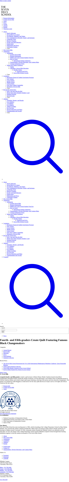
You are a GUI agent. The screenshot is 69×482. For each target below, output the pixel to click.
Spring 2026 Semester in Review (12, 366)
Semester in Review (8, 358)
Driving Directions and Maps (14, 254)
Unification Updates (12, 197)
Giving (5, 24)
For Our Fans (10, 252)
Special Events (11, 241)
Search (2, 326)
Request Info (6, 386)
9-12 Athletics (10, 246)
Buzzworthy (6, 351)
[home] (5, 5)
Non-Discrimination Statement (8, 413)
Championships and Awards (14, 255)
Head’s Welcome (11, 183)
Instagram (6, 457)
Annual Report (7, 350)
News (4, 22)
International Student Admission (21, 209)
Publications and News (13, 196)
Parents (5, 27)
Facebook (6, 455)
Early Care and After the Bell (14, 237)
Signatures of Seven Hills (13, 234)
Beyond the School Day (9, 235)
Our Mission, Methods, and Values (16, 186)
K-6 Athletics (10, 249)
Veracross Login (7, 29)
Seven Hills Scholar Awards (20, 222)
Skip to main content (5, 0)
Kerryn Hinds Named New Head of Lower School (16, 369)
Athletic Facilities (11, 251)
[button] (36, 179)
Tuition (12, 215)
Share (1, 372)
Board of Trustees (11, 191)
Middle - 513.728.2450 (6, 470)
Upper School (10, 231)
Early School (10, 226)
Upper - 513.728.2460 (6, 469)
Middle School (11, 229)
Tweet (5, 372)
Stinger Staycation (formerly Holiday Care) (18, 238)
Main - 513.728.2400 (5, 467)
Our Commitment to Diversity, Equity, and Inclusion (20, 188)
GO (3, 332)
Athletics (5, 243)
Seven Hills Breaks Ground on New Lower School (17, 368)
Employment (10, 194)
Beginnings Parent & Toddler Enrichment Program (20, 225)
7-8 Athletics (10, 248)
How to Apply (14, 208)
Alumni (5, 25)
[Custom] (5, 257)
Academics (6, 223)
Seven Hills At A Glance (13, 185)
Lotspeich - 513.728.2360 (7, 472)
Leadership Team (11, 189)
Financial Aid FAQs (22, 220)
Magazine (6, 353)
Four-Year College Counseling (15, 232)
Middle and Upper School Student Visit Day (22, 206)
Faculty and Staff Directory (14, 193)
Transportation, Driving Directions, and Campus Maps (24, 211)
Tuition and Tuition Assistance (15, 214)
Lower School (10, 228)
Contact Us (6, 448)
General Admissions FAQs (17, 212)
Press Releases (7, 356)
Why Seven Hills (7, 199)
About (5, 182)
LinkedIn (5, 458)
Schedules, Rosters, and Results (15, 244)
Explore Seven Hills (8, 19)
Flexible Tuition (17, 218)
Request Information (8, 18)
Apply (5, 21)
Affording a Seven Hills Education (19, 217)
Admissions (6, 200)
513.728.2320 (3, 479)
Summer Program (11, 240)
